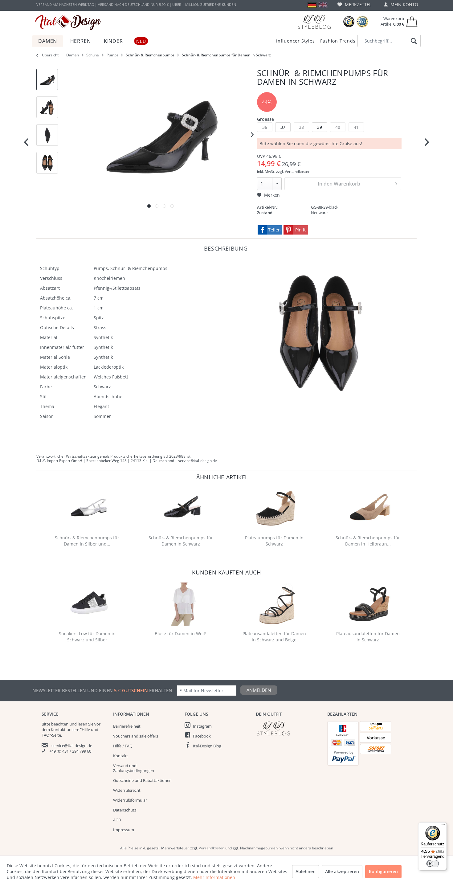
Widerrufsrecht (127, 790)
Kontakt (120, 755)
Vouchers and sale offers (135, 736)
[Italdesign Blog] (288, 728)
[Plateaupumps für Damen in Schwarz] (276, 508)
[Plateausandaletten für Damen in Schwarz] (369, 604)
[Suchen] (413, 41)
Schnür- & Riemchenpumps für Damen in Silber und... (87, 541)
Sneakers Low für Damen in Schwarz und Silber (87, 637)
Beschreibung (226, 248)
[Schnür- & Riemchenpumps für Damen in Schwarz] (182, 508)
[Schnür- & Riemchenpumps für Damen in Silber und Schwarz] (88, 508)
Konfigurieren (383, 871)
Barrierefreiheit (127, 726)
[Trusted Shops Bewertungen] (349, 22)
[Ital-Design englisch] (323, 5)
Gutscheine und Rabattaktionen (142, 780)
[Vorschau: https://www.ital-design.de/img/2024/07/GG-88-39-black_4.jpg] (47, 163)
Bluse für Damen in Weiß (180, 633)
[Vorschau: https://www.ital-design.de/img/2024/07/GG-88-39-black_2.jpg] (47, 107)
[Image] (149, 206)
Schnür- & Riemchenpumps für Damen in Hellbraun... (368, 541)
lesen (82, 724)
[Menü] (443, 826)
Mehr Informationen (214, 877)
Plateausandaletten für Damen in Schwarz (368, 637)
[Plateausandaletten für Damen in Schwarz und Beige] (276, 604)
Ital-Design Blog (207, 746)
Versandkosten (211, 848)
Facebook (202, 736)
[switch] (432, 863)
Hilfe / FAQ (123, 746)
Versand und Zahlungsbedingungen (133, 768)
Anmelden (259, 690)
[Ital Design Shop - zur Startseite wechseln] (68, 22)
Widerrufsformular (130, 800)
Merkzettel (357, 4)
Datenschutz (124, 810)
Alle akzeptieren (342, 871)
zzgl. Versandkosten (293, 171)
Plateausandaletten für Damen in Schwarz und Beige (274, 637)
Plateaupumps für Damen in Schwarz (274, 541)
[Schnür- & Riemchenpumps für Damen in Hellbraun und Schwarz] (369, 508)
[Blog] (314, 21)
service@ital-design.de (71, 745)
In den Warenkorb (339, 183)
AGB (117, 820)
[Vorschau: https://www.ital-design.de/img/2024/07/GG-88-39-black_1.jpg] (47, 79)
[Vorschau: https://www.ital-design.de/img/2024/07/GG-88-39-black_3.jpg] (47, 135)
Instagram (202, 726)
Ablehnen (306, 871)
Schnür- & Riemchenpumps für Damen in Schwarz (181, 541)
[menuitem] (354, 4)
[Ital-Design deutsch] (312, 5)
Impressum (123, 829)
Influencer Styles (295, 41)
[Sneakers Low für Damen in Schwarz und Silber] (88, 604)
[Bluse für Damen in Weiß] (182, 604)
